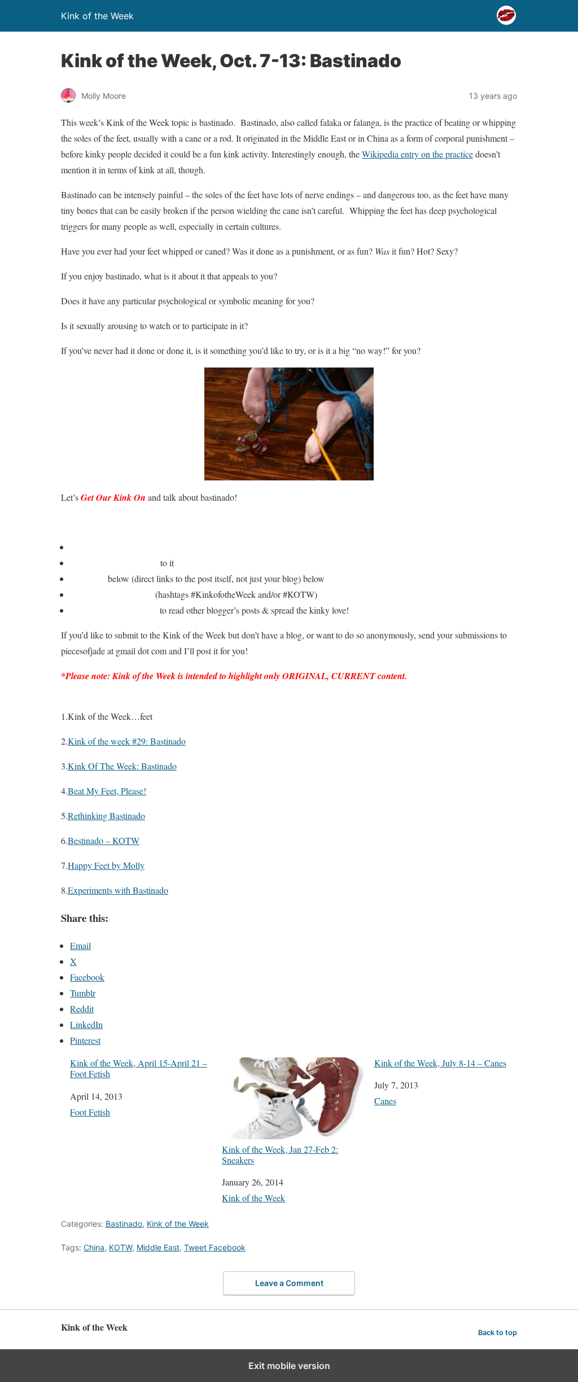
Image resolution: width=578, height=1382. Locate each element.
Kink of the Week (253, 1198)
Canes (385, 1101)
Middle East (158, 1247)
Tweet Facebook (215, 1247)
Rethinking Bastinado (106, 815)
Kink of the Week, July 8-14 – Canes (440, 1062)
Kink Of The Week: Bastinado (122, 766)
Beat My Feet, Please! (107, 791)
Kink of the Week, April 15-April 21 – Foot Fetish (138, 1068)
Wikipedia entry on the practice (417, 154)
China (94, 1247)
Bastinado (124, 1223)
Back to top (497, 1332)
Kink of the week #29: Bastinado (127, 741)
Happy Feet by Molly (106, 865)
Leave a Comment (289, 1283)
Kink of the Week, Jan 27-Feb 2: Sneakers (280, 1154)
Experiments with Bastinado (118, 890)
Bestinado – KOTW (103, 840)
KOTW (120, 1247)
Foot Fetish (90, 1112)
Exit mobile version (289, 1365)
